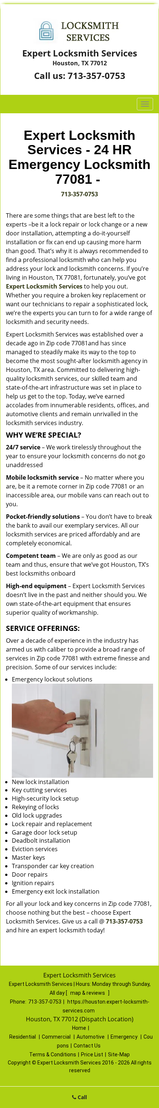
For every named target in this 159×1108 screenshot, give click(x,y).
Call (81, 1097)
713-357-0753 (96, 75)
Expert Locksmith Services (44, 286)
